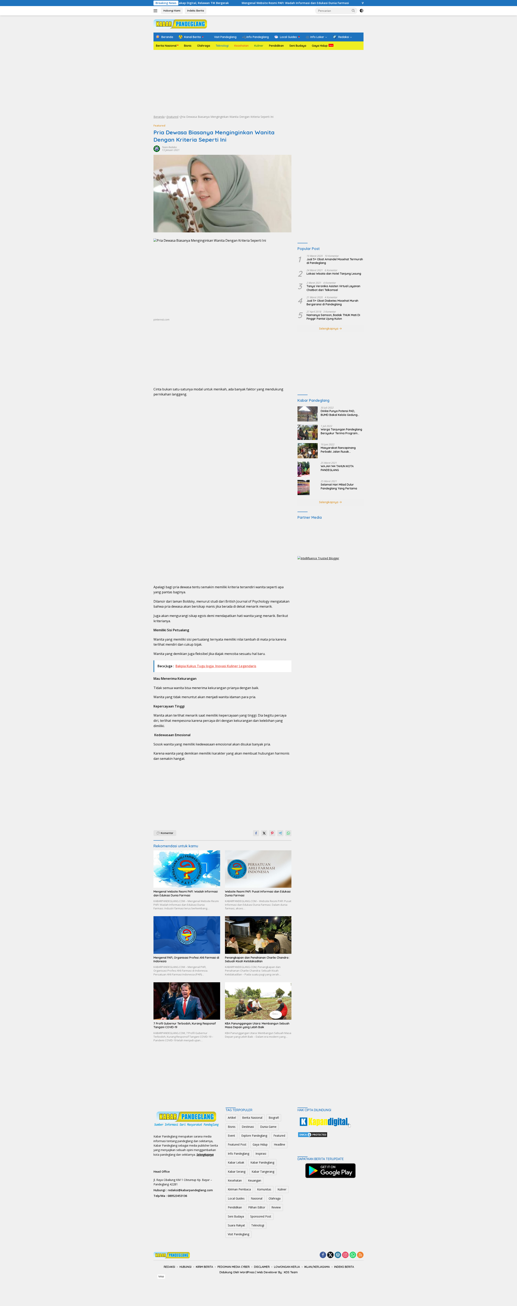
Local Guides (236, 1198)
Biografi (274, 1117)
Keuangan (254, 1180)
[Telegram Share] (280, 833)
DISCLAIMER (262, 1267)
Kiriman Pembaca (239, 1189)
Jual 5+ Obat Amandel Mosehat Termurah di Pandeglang (335, 261)
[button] (353, 10)
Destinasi (248, 1127)
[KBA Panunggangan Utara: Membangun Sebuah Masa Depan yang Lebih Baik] (258, 1001)
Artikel (232, 1117)
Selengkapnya (329, 328)
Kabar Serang (236, 1171)
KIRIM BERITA (204, 1267)
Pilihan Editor (256, 1207)
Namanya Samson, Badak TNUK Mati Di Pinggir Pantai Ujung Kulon (333, 316)
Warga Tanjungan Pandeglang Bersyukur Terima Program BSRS (341, 431)
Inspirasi (260, 1153)
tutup (161, 1276)
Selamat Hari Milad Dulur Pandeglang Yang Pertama (339, 486)
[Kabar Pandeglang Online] (180, 23)
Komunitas (264, 1189)
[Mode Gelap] (361, 10)
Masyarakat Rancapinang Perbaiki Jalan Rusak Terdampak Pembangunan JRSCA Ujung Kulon (339, 449)
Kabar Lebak (236, 1162)
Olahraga (203, 45)
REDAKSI (169, 1267)
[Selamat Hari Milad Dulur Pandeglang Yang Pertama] (303, 487)
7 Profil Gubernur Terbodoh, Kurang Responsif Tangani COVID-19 (184, 1025)
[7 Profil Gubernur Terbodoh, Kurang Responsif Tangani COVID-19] (186, 1001)
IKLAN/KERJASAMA (317, 1267)
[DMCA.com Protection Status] (312, 1134)
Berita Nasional (166, 45)
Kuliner (258, 45)
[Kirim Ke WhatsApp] (288, 833)
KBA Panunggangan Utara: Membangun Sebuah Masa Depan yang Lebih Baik (257, 1025)
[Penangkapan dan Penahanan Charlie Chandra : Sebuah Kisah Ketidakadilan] (258, 935)
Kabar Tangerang (263, 1171)
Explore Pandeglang (254, 1135)
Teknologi (222, 45)
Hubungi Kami (171, 10)
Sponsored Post (260, 1216)
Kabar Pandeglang (262, 1162)
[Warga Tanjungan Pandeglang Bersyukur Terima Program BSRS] (307, 432)
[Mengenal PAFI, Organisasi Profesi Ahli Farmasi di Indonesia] (186, 935)
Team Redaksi (169, 147)
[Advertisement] (258, 82)
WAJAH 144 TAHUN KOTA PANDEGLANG (337, 468)
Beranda (159, 117)
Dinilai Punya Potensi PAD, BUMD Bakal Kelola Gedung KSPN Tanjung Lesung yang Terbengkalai (339, 412)
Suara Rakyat (236, 1225)
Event (231, 1135)
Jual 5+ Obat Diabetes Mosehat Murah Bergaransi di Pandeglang (332, 302)
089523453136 (177, 1196)
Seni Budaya (297, 45)
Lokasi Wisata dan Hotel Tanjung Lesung (334, 273)
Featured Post (237, 1144)
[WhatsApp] (353, 1255)
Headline (279, 1144)
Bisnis (187, 45)
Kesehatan (241, 45)
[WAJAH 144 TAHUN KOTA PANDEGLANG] (303, 469)
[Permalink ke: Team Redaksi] (156, 148)
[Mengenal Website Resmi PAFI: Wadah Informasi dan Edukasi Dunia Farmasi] (186, 869)
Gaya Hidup (320, 45)
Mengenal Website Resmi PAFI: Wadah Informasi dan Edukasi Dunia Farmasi (224, 3)
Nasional (256, 1198)
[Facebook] (323, 1255)
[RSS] (360, 1255)
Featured (172, 117)
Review (276, 1207)
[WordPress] (338, 1255)
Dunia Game (268, 1127)
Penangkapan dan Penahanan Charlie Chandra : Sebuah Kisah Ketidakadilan (257, 959)
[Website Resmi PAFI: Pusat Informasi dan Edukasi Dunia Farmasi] (258, 869)
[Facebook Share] (256, 833)
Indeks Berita (195, 10)
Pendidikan (276, 45)
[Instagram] (345, 1255)
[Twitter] (330, 1255)
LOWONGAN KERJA (287, 1267)
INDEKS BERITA (344, 1267)
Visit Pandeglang (238, 1234)
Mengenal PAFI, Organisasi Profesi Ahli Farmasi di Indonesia (186, 959)
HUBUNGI (185, 1267)
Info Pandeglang (238, 1153)
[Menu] (156, 10)
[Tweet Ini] (264, 833)
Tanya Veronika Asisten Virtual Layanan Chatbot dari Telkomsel (333, 288)
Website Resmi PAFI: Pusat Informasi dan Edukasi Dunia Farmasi (336, 3)
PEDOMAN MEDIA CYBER (234, 1267)
